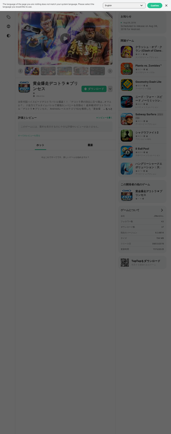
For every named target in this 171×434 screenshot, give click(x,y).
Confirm (155, 5)
